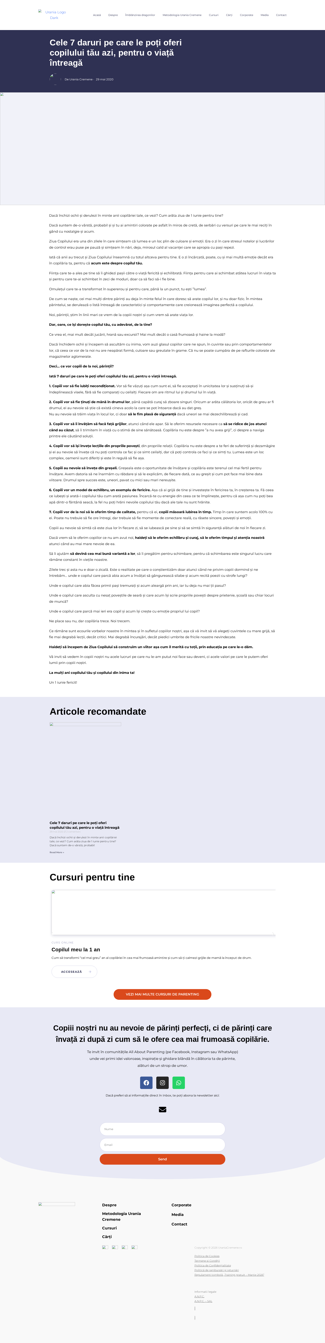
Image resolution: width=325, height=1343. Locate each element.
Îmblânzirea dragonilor (140, 15)
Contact (281, 15)
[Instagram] (162, 1083)
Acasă (97, 15)
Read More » (57, 852)
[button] (52, 934)
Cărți (229, 15)
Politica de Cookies (206, 1256)
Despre (113, 15)
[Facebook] (146, 1083)
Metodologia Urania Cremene (182, 15)
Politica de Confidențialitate (212, 1265)
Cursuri (214, 15)
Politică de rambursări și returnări (216, 1270)
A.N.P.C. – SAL (203, 1301)
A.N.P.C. (199, 1296)
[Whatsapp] (178, 1083)
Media (265, 15)
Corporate (246, 15)
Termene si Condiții (207, 1260)
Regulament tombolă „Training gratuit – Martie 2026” (229, 1275)
